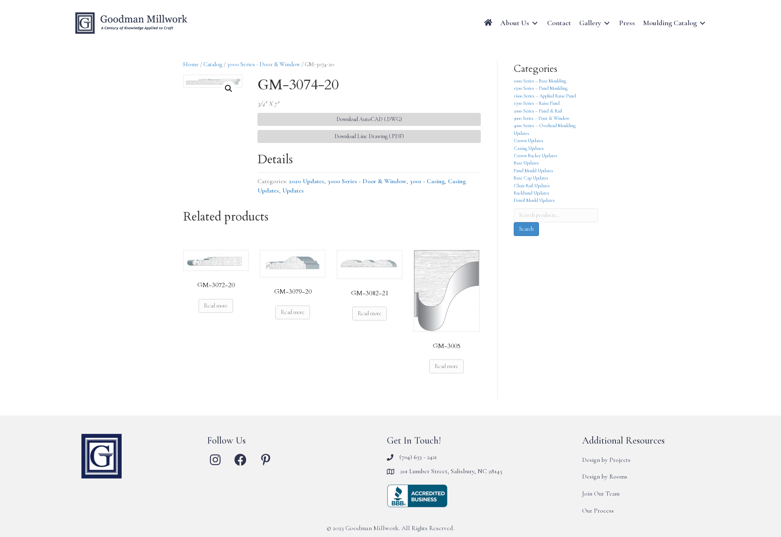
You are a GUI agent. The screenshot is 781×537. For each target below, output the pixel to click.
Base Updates (526, 163)
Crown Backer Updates (535, 155)
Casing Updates (529, 148)
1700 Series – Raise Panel (537, 103)
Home (191, 64)
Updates (293, 190)
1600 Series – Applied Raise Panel (545, 96)
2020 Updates (306, 181)
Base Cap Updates (531, 178)
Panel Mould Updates (533, 170)
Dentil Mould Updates (534, 200)
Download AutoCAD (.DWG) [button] (369, 119)
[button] (228, 88)
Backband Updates (531, 193)
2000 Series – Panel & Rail (538, 111)
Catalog (213, 64)
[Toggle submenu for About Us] (535, 23)
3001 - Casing (427, 181)
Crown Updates (528, 140)
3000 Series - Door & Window (263, 64)
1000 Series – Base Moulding (540, 81)
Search (526, 228)
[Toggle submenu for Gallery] (607, 23)
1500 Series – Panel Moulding (540, 88)
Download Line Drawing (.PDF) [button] (369, 136)
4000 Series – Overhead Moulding (545, 125)
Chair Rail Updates (532, 185)
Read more (216, 305)
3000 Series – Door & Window (541, 118)
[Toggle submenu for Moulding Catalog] (702, 23)
